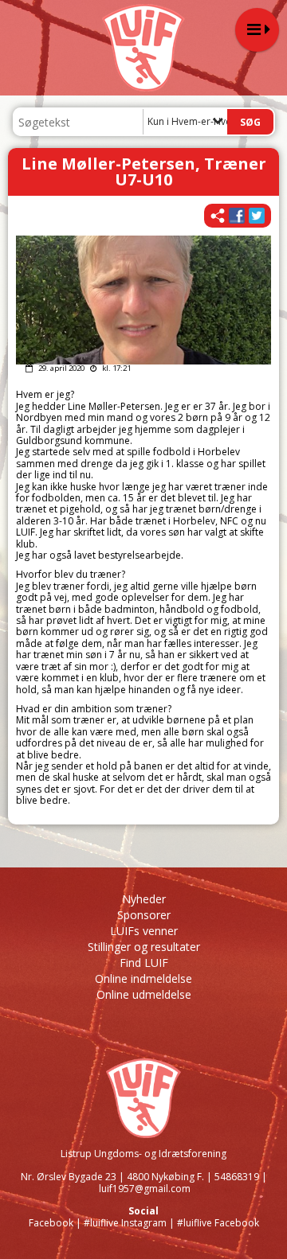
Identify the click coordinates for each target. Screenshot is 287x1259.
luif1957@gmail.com (145, 1188)
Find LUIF (144, 962)
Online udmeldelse (143, 994)
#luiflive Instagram (125, 1223)
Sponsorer (144, 914)
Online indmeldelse (143, 978)
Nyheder (144, 898)
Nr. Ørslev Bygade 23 (68, 1176)
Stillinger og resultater (144, 946)
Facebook (51, 1223)
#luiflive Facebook (218, 1223)
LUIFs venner (144, 930)
